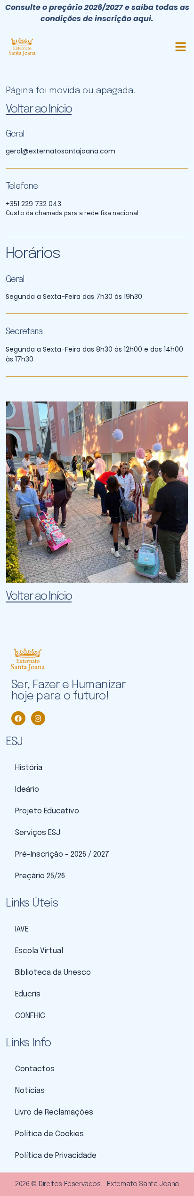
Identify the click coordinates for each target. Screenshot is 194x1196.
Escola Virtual (39, 951)
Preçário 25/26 (40, 876)
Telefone (22, 186)
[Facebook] (18, 718)
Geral (15, 134)
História (28, 768)
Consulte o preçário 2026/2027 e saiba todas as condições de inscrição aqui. (97, 13)
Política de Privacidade (56, 1156)
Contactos (35, 1069)
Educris (27, 994)
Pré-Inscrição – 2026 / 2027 (62, 855)
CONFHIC (30, 1016)
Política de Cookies (49, 1134)
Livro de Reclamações (54, 1112)
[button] (181, 47)
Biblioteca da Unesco (53, 973)
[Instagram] (38, 718)
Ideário (27, 790)
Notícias (30, 1091)
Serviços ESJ (37, 833)
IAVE (22, 929)
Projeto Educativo (47, 811)
